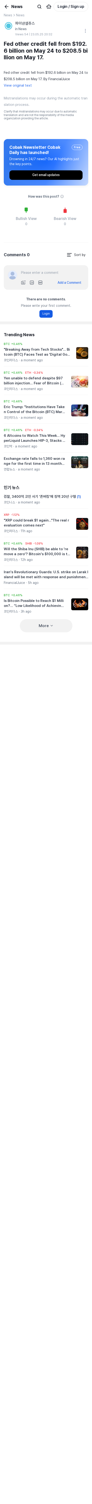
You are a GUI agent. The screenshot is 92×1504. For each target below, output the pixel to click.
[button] (13, 344)
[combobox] (76, 255)
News (8, 15)
